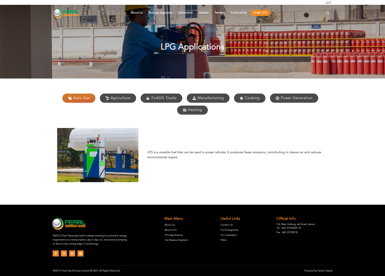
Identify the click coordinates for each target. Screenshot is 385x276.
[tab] (78, 99)
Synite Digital (325, 271)
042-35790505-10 (291, 228)
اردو (328, 2)
